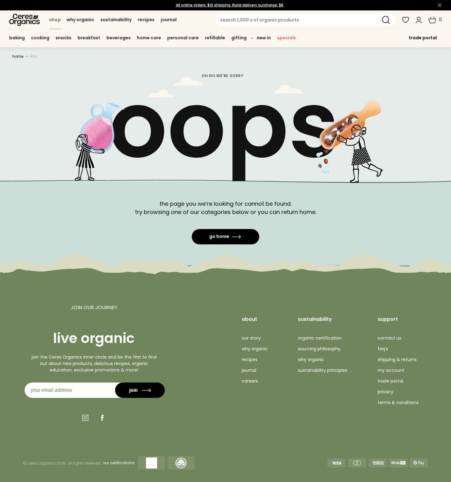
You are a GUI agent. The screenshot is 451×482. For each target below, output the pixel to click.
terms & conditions (398, 402)
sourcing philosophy (319, 349)
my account (391, 370)
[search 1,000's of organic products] (386, 20)
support (388, 319)
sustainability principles (322, 370)
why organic (255, 349)
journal (249, 370)
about (249, 319)
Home (17, 56)
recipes (249, 359)
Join (133, 390)
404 (33, 56)
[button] (435, 20)
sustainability (315, 319)
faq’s (383, 349)
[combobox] (305, 20)
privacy (385, 392)
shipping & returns (397, 359)
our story (251, 338)
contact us (389, 338)
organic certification (320, 338)
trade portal (423, 38)
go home (219, 236)
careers (250, 381)
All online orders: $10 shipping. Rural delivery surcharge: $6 (229, 5)
